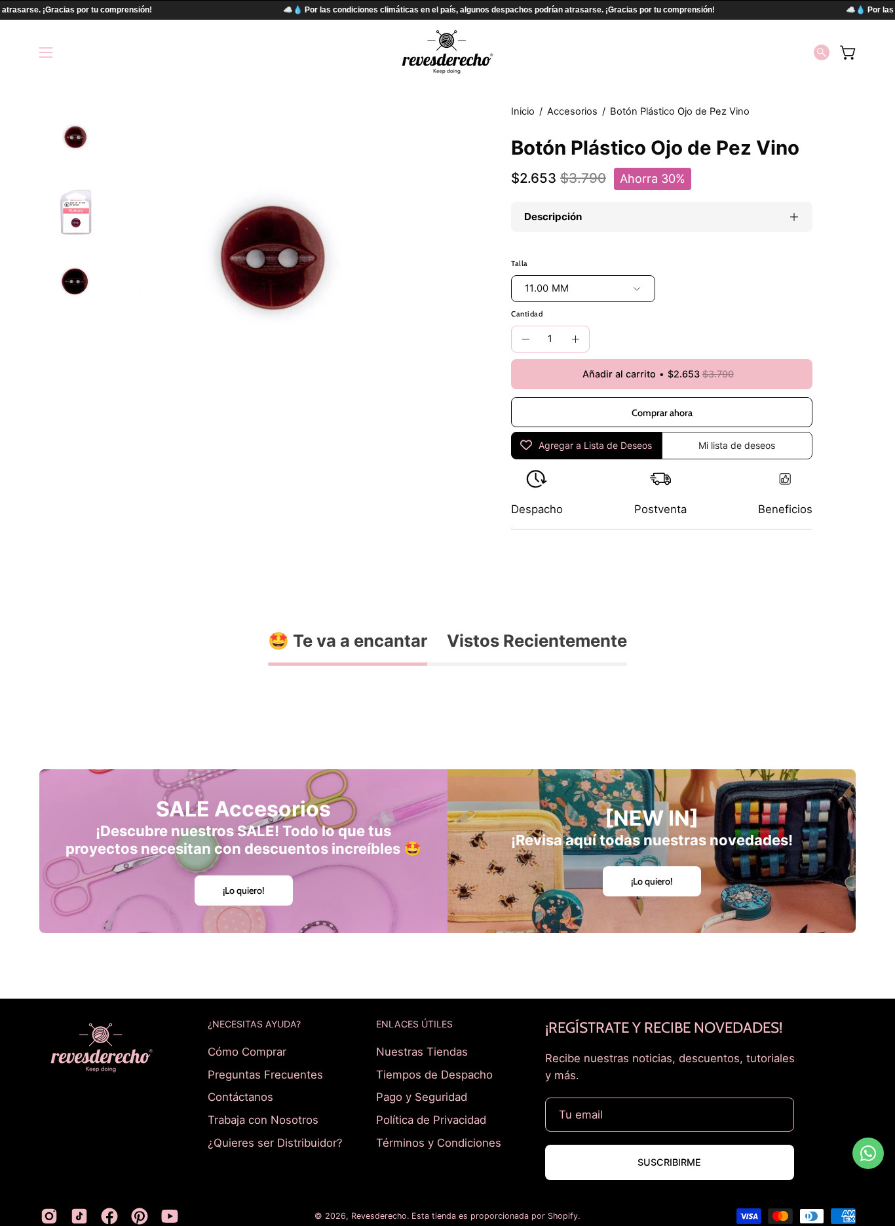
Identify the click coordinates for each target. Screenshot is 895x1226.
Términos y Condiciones (438, 1142)
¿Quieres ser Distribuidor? (275, 1142)
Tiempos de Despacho (434, 1074)
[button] (822, 52)
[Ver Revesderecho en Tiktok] (79, 1216)
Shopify (563, 1216)
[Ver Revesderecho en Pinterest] (139, 1216)
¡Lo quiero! (244, 890)
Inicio (523, 111)
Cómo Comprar (247, 1051)
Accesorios (572, 111)
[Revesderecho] (447, 52)
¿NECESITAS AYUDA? (254, 1023)
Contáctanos (240, 1096)
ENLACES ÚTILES (414, 1023)
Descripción (553, 216)
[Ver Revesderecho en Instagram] (49, 1216)
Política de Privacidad (431, 1119)
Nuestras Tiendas (422, 1051)
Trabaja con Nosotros (263, 1119)
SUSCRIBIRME (669, 1162)
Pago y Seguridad (421, 1096)
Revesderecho (379, 1216)
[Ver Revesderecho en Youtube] (170, 1216)
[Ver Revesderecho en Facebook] (109, 1216)
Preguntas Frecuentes (265, 1074)
